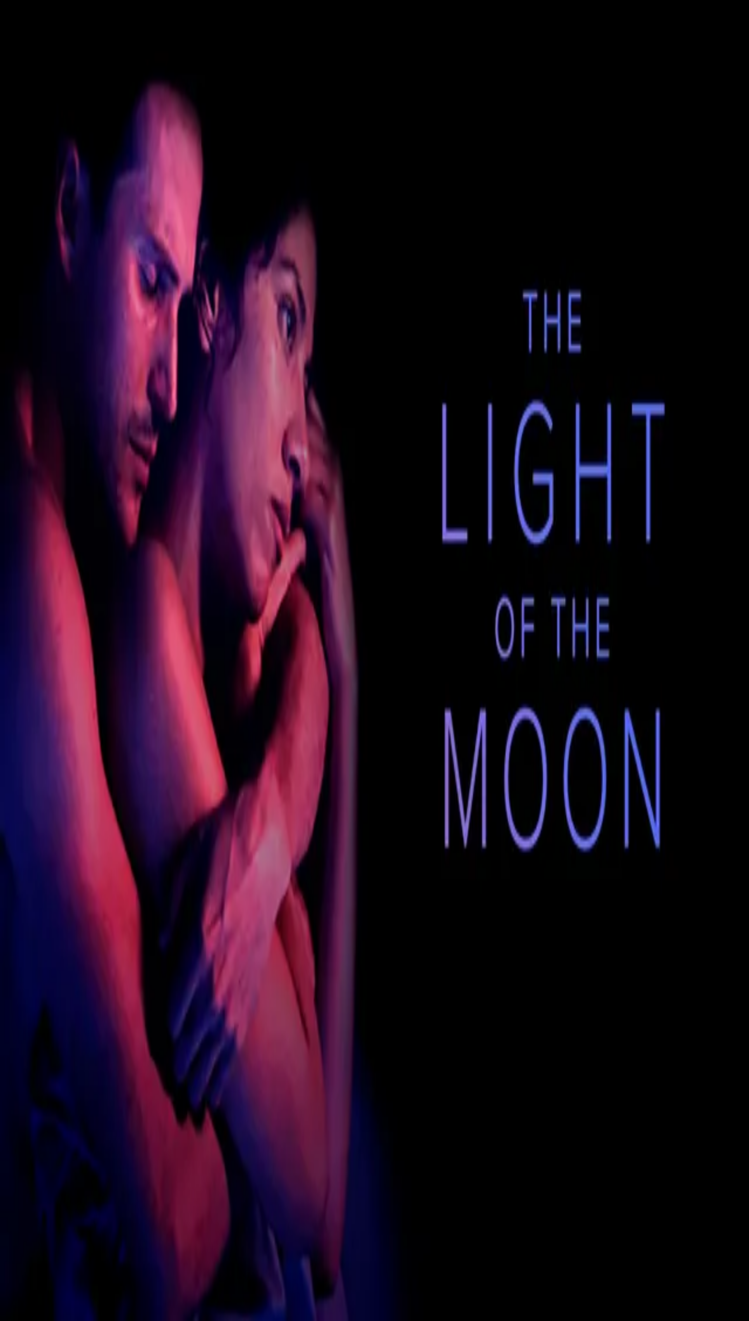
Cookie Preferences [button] (32, 995)
